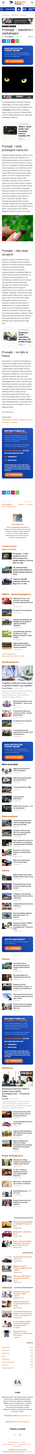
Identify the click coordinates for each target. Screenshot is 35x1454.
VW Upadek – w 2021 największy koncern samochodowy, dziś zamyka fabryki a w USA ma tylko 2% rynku (23, 558)
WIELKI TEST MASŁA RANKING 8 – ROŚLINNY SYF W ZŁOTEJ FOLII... (22, 1224)
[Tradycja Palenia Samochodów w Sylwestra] (7, 906)
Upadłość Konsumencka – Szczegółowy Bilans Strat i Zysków (21, 1303)
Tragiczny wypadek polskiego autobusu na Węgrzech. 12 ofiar (21, 581)
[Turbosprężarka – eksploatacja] (7, 799)
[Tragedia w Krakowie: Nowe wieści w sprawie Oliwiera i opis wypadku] (17, 673)
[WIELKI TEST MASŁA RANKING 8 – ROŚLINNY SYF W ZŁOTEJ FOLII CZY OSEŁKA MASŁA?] (7, 1224)
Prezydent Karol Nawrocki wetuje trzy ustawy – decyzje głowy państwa (22, 713)
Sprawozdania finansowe (24, 1444)
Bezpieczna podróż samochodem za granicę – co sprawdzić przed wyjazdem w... (23, 986)
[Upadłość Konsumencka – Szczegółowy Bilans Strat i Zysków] (7, 1304)
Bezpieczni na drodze (8, 679)
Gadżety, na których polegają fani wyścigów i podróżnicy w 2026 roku (22, 1006)
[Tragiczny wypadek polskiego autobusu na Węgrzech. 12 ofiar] (7, 581)
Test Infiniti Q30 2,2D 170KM (22, 787)
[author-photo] (17, 521)
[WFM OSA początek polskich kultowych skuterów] (7, 780)
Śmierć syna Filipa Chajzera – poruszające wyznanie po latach (22, 1278)
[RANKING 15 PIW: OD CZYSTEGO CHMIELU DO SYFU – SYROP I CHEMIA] (7, 1268)
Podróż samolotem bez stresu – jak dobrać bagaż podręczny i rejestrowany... (23, 996)
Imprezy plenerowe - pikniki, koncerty (13, 656)
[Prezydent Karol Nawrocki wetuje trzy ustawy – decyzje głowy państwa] (7, 713)
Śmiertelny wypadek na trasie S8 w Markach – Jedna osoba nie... (22, 703)
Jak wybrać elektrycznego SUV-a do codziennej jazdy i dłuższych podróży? (22, 832)
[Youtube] (20, 1435)
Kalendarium (7, 1068)
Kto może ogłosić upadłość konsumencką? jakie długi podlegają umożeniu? (22, 1323)
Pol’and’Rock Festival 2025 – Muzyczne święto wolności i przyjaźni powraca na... (22, 1114)
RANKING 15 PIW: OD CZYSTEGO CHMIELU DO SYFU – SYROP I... (22, 1268)
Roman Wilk (5, 1098)
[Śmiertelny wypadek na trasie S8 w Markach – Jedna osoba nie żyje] (7, 703)
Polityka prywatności (13, 1442)
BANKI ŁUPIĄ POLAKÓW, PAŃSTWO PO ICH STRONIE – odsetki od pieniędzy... (22, 645)
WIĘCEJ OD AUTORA (9, 549)
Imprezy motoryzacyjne (9, 654)
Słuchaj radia (16, 61)
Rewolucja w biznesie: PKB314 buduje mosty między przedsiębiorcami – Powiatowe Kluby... (16, 1092)
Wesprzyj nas (15, 475)
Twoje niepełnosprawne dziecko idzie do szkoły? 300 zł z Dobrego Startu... (23, 732)
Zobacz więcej (28, 1451)
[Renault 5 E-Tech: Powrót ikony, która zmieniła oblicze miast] (7, 852)
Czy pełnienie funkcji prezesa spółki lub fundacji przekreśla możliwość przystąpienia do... (22, 1313)
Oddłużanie (15, 948)
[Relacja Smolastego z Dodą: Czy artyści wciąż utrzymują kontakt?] (7, 886)
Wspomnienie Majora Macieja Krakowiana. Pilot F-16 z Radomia (22, 915)
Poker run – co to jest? (25, 504)
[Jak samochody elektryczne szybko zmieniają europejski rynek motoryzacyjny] (7, 823)
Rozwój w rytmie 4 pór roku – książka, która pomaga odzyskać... (22, 1202)
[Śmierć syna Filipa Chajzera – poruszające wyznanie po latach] (7, 1278)
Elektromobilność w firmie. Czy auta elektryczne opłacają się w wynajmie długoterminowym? (23, 842)
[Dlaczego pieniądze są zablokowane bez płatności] (7, 977)
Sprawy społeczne (10, 662)
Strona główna (6, 15)
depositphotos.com (24, 1415)
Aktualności (23, 15)
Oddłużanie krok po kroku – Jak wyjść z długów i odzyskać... (22, 1293)
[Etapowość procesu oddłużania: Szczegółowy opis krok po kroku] (7, 1333)
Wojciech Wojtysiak (7, 688)
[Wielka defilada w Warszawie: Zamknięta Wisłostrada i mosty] (7, 877)
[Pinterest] (13, 41)
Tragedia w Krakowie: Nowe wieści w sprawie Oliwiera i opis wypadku (17, 684)
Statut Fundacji (17, 1446)
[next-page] (6, 588)
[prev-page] (3, 588)
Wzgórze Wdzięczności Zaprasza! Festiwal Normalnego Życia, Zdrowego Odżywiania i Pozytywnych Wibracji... (22, 1145)
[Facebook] (4, 41)
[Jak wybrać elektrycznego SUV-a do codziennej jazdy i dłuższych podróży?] (7, 833)
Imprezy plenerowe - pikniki (9, 1085)
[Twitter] (8, 41)
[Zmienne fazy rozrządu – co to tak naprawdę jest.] (7, 808)
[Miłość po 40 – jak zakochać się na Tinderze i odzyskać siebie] (7, 1184)
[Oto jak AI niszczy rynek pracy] (7, 612)
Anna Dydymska (9, 36)
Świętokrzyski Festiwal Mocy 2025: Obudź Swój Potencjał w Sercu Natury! (22, 1133)
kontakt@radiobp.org (22, 1422)
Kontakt (23, 1442)
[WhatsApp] (17, 41)
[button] (3, 2)
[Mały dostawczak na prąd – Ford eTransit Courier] (7, 862)
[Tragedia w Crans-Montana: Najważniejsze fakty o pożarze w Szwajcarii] (7, 896)
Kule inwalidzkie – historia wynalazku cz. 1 (9, 505)
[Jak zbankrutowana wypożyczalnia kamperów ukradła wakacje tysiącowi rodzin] (7, 569)
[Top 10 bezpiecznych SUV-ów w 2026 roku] (7, 1259)
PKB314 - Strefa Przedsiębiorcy (16, 594)
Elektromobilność (10, 816)
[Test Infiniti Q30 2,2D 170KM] (7, 789)
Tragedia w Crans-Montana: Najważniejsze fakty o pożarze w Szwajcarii (23, 896)
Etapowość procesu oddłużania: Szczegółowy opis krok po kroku (23, 1333)
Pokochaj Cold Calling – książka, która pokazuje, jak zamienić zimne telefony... (21, 1162)
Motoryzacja (15, 15)
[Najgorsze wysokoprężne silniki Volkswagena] (7, 771)
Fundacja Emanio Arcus (9, 1444)
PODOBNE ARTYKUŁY (9, 546)
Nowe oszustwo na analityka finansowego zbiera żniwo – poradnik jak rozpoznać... (22, 1243)
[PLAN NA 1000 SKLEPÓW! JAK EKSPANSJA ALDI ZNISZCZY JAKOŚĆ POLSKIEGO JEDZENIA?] (7, 622)
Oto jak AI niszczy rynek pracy (22, 610)
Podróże (6, 959)
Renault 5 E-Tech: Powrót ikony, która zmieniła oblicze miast (22, 852)
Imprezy (5, 870)
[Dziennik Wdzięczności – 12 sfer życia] (7, 1193)
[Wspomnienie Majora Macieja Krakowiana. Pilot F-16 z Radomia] (7, 915)
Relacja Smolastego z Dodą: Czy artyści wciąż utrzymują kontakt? (22, 886)
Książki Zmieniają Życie (12, 1156)
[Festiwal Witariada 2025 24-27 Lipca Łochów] (7, 1124)
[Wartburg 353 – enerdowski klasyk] (7, 1234)
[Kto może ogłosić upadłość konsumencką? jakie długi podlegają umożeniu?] (7, 1323)
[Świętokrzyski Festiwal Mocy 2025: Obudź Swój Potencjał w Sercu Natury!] (7, 1133)
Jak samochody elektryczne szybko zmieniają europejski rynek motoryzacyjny (22, 822)
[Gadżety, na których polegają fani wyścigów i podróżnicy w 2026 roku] (7, 1006)
